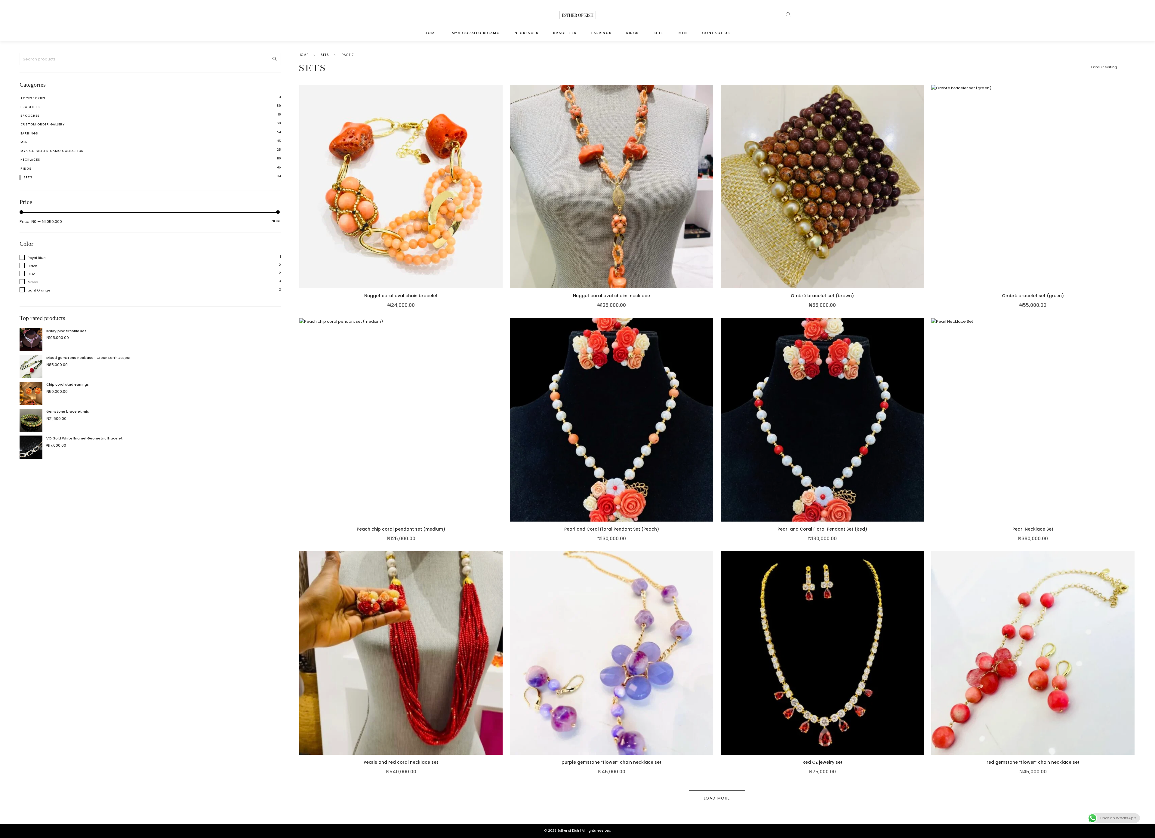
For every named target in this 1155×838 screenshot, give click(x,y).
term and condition (550, 445)
